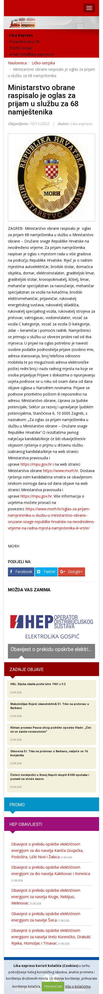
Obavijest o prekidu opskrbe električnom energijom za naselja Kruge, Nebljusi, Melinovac (45, 897)
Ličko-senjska (43, 62)
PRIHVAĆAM (53, 986)
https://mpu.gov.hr (36, 464)
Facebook (23, 571)
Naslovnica (17, 62)
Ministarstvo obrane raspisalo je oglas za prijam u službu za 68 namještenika (43, 99)
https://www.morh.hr (60, 470)
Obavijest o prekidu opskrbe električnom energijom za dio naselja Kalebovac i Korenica (50, 873)
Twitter (48, 571)
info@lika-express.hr (37, 54)
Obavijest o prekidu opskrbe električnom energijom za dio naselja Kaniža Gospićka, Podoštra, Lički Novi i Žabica (47, 850)
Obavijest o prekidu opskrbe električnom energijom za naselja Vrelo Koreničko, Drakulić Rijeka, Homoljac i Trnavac (51, 937)
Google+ (75, 571)
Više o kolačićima (78, 986)
